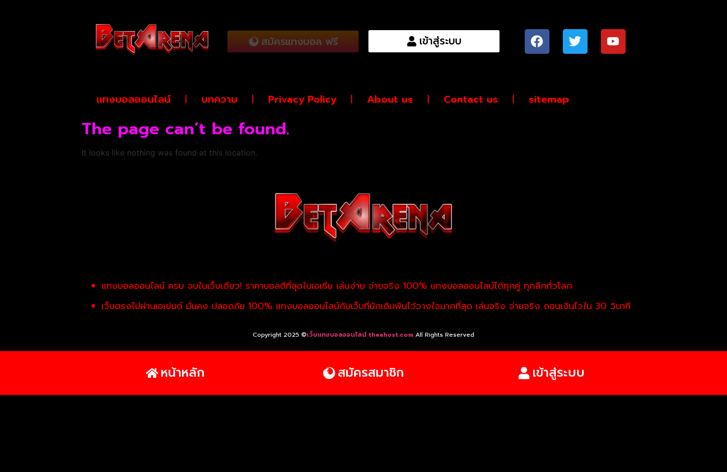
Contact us (471, 99)
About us (390, 99)
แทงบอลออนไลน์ (133, 99)
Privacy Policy (302, 99)
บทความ (219, 99)
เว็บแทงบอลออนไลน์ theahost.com (361, 334)
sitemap (549, 99)
